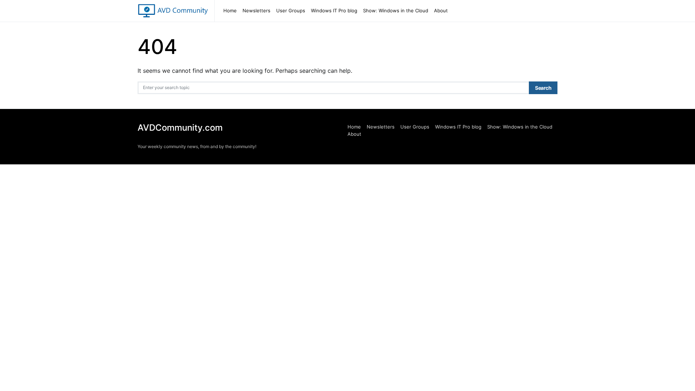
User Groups (290, 10)
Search (543, 88)
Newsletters (256, 10)
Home (230, 10)
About (441, 10)
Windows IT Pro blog (334, 10)
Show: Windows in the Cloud (395, 10)
